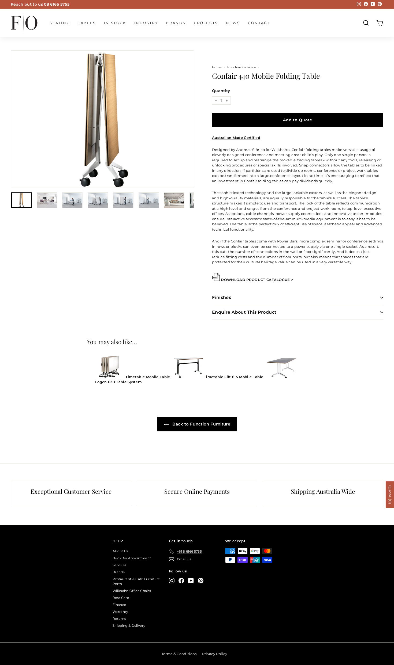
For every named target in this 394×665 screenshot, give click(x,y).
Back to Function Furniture (200, 424)
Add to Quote (297, 119)
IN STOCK (115, 23)
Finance (119, 605)
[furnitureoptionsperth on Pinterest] (200, 580)
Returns (119, 619)
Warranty (120, 612)
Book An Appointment (132, 558)
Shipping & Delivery (129, 626)
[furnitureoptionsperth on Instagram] (171, 580)
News (233, 23)
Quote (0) (390, 494)
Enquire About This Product (244, 312)
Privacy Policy (214, 654)
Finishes (221, 297)
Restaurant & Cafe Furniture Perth (136, 581)
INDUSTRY (146, 23)
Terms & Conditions (179, 654)
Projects (206, 23)
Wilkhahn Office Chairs (132, 591)
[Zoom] (102, 119)
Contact (259, 23)
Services (120, 565)
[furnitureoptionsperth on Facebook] (181, 580)
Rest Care (121, 598)
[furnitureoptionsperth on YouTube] (191, 580)
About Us (121, 551)
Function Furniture (241, 67)
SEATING (60, 23)
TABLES (87, 23)
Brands (176, 23)
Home (217, 67)
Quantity (221, 90)
